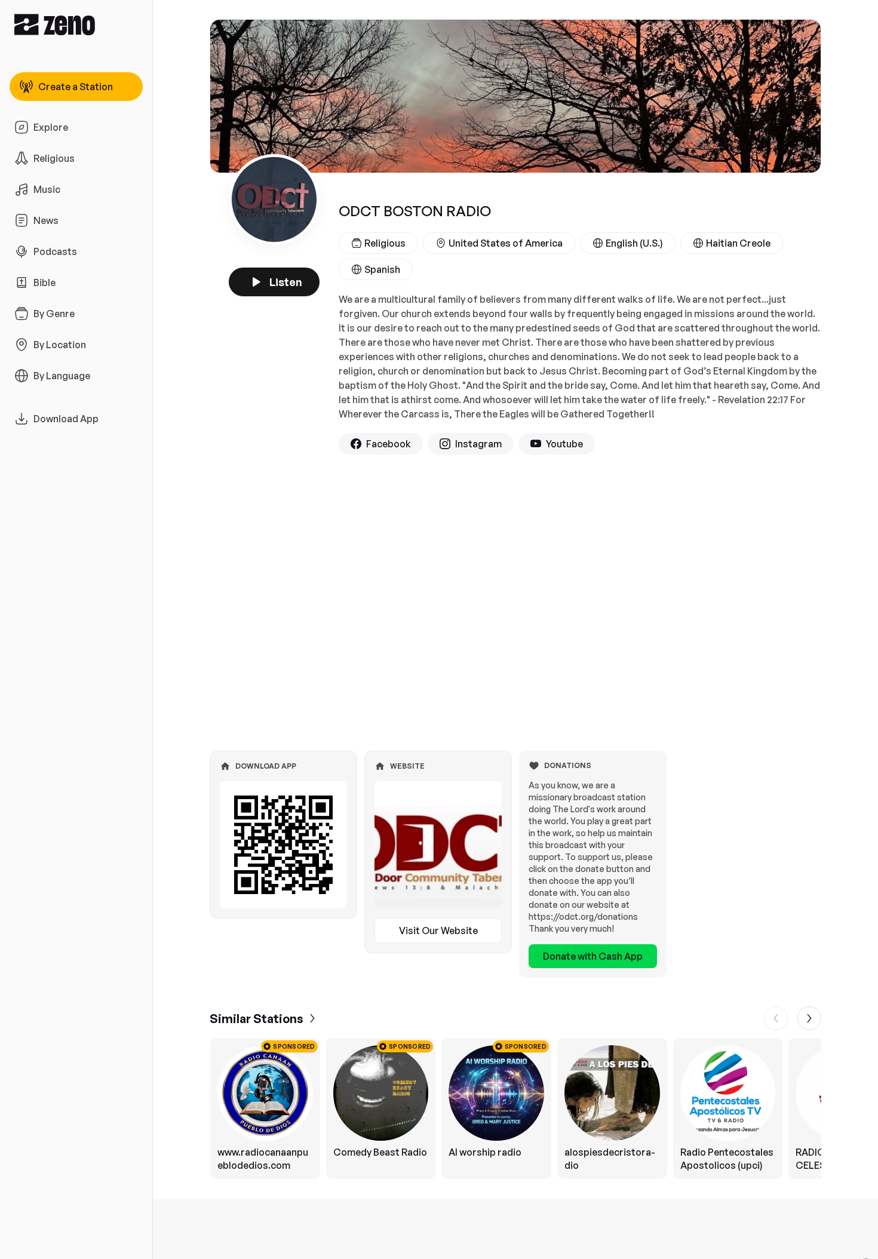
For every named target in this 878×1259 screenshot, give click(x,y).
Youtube (564, 444)
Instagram (478, 444)
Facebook (388, 444)
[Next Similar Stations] (809, 1018)
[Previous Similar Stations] (776, 1018)
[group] (515, 1108)
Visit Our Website (438, 930)
